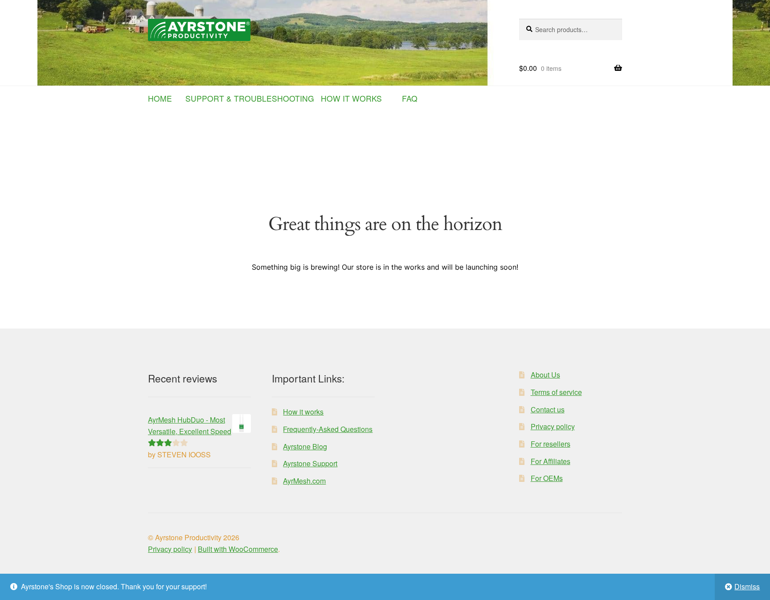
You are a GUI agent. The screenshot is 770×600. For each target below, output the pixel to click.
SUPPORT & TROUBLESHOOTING (253, 98)
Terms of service (556, 392)
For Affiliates (550, 461)
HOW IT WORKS (355, 98)
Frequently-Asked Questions (328, 429)
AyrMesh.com (304, 481)
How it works (303, 412)
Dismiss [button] (747, 586)
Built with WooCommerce (238, 549)
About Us (545, 375)
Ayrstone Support (310, 463)
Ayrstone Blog (305, 446)
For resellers (550, 444)
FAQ (410, 98)
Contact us (548, 409)
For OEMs (547, 478)
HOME (165, 98)
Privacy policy (553, 426)
